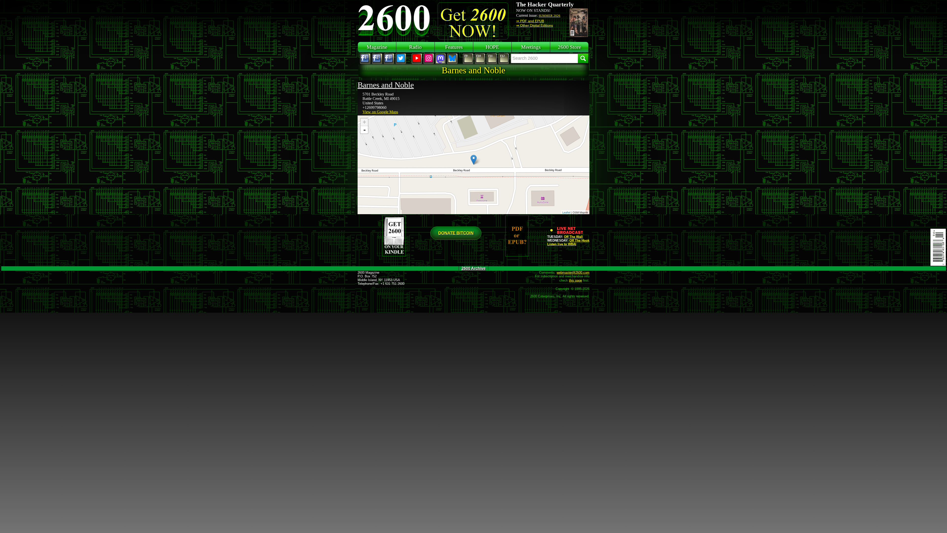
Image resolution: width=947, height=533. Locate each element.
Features (454, 47)
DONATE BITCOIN (456, 233)
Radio (415, 47)
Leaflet (566, 212)
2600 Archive (473, 268)
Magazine (377, 47)
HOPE (492, 47)
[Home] (395, 19)
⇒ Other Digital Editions (534, 25)
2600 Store (569, 47)
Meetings (531, 47)
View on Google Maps (380, 112)
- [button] (364, 129)
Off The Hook (579, 240)
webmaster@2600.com (573, 272)
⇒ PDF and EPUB (530, 21)
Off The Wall (573, 237)
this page (575, 280)
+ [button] (364, 122)
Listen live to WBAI (561, 244)
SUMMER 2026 (549, 16)
